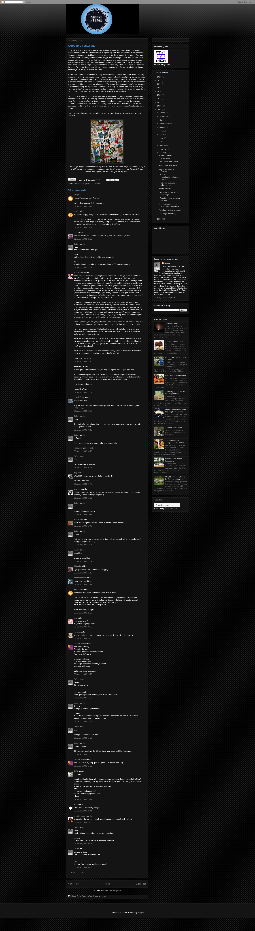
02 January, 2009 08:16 (83, 430)
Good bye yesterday (81, 45)
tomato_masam (80, 816)
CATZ (76, 771)
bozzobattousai (80, 578)
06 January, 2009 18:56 (83, 822)
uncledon (78, 489)
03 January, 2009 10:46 (83, 638)
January (163, 153)
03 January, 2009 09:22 (83, 627)
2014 (159, 91)
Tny (75, 473)
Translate (174, 508)
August (163, 127)
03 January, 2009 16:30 (83, 766)
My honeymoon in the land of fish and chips (169, 205)
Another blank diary (173, 428)
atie (75, 618)
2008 (159, 219)
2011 (159, 102)
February (164, 149)
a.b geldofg (78, 519)
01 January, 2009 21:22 (83, 239)
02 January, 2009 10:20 (83, 498)
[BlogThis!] (110, 180)
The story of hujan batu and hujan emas (175, 392)
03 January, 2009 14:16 (83, 674)
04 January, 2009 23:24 (83, 799)
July (161, 131)
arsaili (76, 211)
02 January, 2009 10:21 (83, 514)
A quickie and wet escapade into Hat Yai (174, 441)
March (162, 145)
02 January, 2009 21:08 (83, 613)
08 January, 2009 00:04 (83, 867)
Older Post (141, 884)
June (162, 134)
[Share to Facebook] (115, 180)
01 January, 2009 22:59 (83, 392)
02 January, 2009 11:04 (83, 561)
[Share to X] (112, 180)
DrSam (77, 244)
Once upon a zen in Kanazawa (173, 460)
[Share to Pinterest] (117, 180)
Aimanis (77, 566)
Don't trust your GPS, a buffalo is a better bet (175, 478)
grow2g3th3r (79, 397)
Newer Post (73, 884)
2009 (159, 109)
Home (107, 884)
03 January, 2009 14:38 (83, 754)
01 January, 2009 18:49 (83, 206)
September (164, 123)
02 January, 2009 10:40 (83, 526)
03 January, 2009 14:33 (83, 698)
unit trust (97, 184)
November (164, 116)
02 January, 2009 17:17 (83, 584)
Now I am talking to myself (170, 210)
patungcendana (80, 643)
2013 (159, 95)
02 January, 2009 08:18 (83, 451)
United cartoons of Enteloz (166, 170)
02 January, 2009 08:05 (83, 411)
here (132, 341)
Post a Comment (77, 872)
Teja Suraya (79, 589)
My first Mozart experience (165, 157)
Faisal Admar (79, 273)
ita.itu (76, 232)
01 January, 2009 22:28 (83, 361)
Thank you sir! (165, 189)
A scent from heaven (174, 341)
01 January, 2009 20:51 (83, 227)
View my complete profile (164, 297)
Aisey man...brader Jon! (169, 165)
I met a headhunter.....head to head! (169, 177)
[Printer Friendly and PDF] (72, 179)
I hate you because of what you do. (168, 184)
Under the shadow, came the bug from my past (175, 410)
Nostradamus (79, 184)
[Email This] (107, 180)
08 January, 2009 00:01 (83, 844)
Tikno (76, 804)
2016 (159, 84)
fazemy (77, 632)
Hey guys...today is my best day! (168, 193)
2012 (159, 99)
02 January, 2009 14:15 (83, 573)
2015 (159, 88)
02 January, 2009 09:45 (83, 484)
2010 (159, 106)
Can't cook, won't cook (168, 161)
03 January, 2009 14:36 (83, 738)
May (162, 138)
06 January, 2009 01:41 (83, 811)
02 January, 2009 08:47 (83, 468)
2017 (159, 80)
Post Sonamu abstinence (175, 375)
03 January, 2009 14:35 (83, 722)
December (164, 113)
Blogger (141, 913)
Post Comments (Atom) (112, 891)
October (163, 120)
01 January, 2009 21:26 (83, 268)
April (162, 142)
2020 (159, 77)
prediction (89, 184)
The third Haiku (171, 323)
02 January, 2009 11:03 (83, 545)
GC (75, 195)
